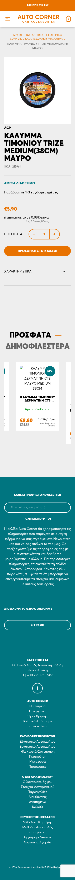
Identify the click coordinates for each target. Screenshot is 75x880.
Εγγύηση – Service (37, 837)
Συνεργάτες (37, 711)
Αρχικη (18, 35)
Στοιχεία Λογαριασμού (37, 787)
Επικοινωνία (38, 726)
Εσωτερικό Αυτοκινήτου (37, 746)
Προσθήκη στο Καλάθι (37, 251)
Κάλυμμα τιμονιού (48, 39)
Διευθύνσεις (38, 797)
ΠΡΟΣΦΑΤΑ (30, 335)
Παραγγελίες (37, 792)
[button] (7, 19)
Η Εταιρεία (37, 706)
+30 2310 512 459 (38, 5)
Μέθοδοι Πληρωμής (37, 822)
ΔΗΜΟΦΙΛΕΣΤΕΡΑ (38, 346)
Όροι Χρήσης (38, 716)
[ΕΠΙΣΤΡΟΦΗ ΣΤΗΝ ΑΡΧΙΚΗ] (38, 19)
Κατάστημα (34, 35)
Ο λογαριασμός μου (37, 782)
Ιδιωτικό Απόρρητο (37, 721)
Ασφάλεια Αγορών (37, 842)
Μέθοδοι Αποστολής (37, 827)
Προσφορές (37, 766)
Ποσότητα (13, 234)
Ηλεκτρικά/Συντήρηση (37, 751)
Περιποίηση (37, 756)
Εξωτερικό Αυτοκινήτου (37, 741)
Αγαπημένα (37, 802)
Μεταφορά (37, 761)
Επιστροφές (37, 832)
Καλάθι (37, 807)
